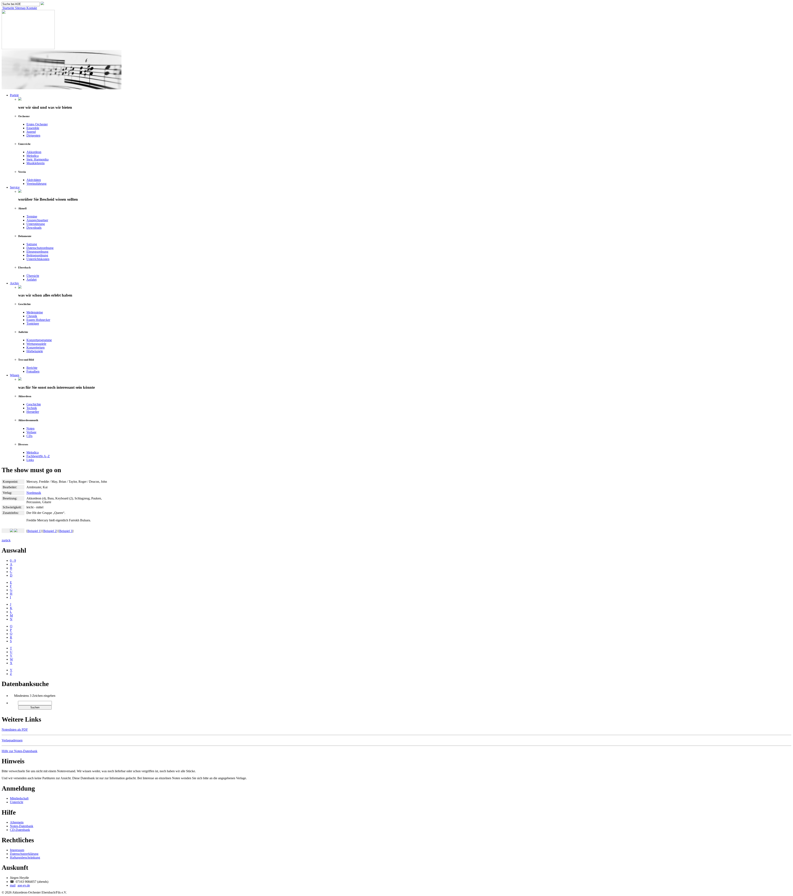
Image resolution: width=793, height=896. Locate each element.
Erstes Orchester (37, 124)
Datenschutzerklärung (24, 853)
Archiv (14, 283)
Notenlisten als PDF (15, 729)
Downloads (34, 227)
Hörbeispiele (34, 351)
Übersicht (32, 276)
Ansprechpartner (37, 220)
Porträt (14, 95)
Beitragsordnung (37, 255)
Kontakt (31, 8)
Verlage (31, 432)
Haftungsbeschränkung (25, 857)
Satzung (31, 244)
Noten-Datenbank (21, 826)
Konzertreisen (35, 347)
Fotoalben (32, 371)
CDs (29, 436)
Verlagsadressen (12, 740)
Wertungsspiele (36, 344)
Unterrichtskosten (37, 259)
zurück (6, 540)
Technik (31, 408)
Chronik (31, 316)
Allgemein (17, 822)
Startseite (8, 8)
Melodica (32, 155)
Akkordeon (33, 152)
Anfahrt (31, 279)
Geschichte (33, 404)
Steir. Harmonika (37, 159)
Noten (30, 428)
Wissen (14, 375)
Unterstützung (35, 224)
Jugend (31, 131)
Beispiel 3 (65, 531)
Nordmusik (33, 492)
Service (15, 187)
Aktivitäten (33, 180)
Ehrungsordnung (37, 251)
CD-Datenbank (20, 830)
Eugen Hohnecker (38, 320)
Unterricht (16, 802)
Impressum (17, 850)
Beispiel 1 (33, 531)
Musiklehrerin (35, 163)
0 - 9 (13, 560)
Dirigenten (33, 135)
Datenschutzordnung (39, 248)
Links (30, 460)
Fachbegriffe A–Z (38, 456)
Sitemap (20, 8)
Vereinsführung (36, 183)
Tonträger (32, 323)
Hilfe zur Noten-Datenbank (19, 751)
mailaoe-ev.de (20, 885)
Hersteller (32, 411)
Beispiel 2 (49, 531)
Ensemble (32, 128)
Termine (31, 216)
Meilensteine (34, 312)
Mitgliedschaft (19, 798)
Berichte (31, 367)
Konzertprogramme (39, 340)
